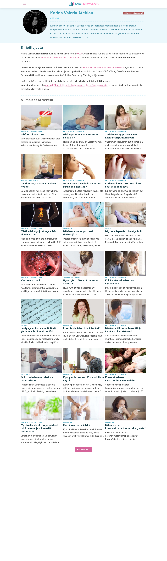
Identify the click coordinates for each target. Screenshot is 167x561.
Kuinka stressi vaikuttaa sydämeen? (119, 282)
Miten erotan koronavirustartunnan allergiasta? (125, 427)
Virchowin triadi (30, 280)
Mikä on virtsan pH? (32, 134)
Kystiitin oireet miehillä (76, 425)
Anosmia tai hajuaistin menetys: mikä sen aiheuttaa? (82, 185)
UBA (79, 53)
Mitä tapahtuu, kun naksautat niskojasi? (80, 136)
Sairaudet (67, 229)
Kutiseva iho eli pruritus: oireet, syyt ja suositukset (123, 185)
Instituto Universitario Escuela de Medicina (102, 67)
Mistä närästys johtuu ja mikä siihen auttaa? (38, 233)
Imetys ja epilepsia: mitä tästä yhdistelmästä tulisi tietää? (38, 330)
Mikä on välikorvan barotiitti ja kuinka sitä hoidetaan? (123, 330)
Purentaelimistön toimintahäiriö (81, 328)
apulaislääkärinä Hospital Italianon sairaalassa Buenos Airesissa (77, 85)
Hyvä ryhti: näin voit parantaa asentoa (81, 282)
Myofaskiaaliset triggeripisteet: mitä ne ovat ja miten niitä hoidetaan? (40, 428)
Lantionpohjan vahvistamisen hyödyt (38, 185)
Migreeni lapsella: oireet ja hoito (124, 231)
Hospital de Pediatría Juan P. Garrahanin (60, 57)
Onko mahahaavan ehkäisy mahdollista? (37, 379)
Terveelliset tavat (29, 181)
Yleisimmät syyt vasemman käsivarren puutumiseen (121, 136)
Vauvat (24, 325)
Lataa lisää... (83, 449)
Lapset (108, 229)
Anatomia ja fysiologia (31, 132)
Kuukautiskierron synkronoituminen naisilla (120, 379)
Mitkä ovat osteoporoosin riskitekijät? (78, 233)
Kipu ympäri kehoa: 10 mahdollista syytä (83, 379)
